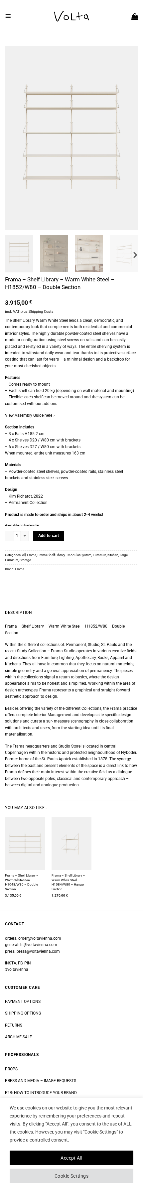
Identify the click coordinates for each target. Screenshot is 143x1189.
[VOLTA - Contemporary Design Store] (71, 16)
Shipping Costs (41, 311)
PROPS (11, 1069)
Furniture (99, 555)
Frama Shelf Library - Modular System (64, 555)
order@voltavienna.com (39, 938)
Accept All (71, 1158)
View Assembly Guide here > (30, 415)
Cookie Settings (71, 1176)
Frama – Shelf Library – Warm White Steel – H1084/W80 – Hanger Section (68, 882)
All (24, 555)
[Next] (127, 138)
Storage (25, 560)
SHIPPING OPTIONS (23, 1013)
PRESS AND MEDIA (22, 1080)
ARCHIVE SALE (18, 1037)
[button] (8, 16)
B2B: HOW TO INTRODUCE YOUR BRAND (41, 1092)
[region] (71, 1143)
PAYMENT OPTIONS (23, 1001)
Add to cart (48, 535)
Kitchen (112, 555)
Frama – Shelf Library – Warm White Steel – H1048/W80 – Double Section (22, 882)
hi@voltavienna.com (38, 944)
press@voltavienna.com (38, 951)
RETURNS (13, 1025)
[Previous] (16, 138)
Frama (31, 555)
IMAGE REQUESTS (59, 1080)
